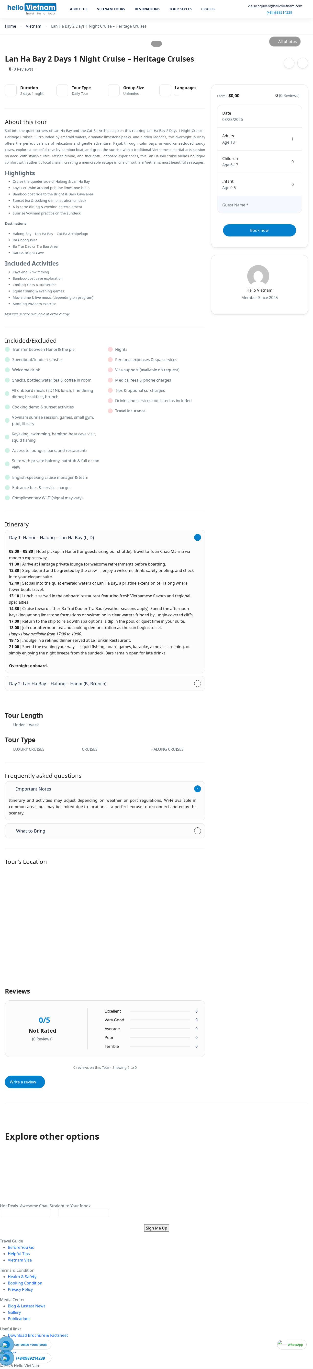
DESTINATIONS (147, 9)
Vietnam (33, 26)
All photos (287, 41)
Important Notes (33, 789)
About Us (79, 9)
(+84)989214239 (279, 12)
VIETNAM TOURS (111, 9)
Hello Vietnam (259, 290)
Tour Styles (180, 9)
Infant (228, 181)
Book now (259, 230)
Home (10, 26)
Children (230, 158)
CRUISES (208, 9)
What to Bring (30, 831)
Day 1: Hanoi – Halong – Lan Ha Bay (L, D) (51, 537)
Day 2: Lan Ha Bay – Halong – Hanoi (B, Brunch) (57, 683)
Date (226, 113)
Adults (228, 136)
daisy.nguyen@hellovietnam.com (275, 6)
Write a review (23, 1082)
